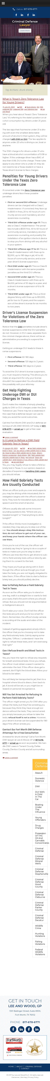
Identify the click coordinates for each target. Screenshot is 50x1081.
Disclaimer (15, 1077)
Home (11, 1066)
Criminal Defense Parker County (39, 906)
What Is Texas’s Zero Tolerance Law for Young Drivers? (23, 100)
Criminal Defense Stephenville (41, 871)
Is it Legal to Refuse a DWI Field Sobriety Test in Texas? (21, 441)
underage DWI (18, 109)
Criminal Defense (39, 849)
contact (25, 1068)
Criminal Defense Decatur (39, 917)
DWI (20, 107)
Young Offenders (40, 818)
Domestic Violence (40, 779)
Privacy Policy (33, 1077)
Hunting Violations (40, 934)
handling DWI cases (36, 471)
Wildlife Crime (39, 927)
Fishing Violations (40, 942)
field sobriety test (37, 455)
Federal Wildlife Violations (40, 952)
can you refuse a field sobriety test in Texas (29, 451)
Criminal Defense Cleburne (40, 894)
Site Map (24, 1077)
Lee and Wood (18, 462)
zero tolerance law (31, 109)
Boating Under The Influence (40, 808)
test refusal (30, 457)
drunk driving (31, 107)
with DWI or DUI (19, 139)
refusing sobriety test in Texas (14, 457)
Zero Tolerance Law (35, 190)
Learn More (25, 30)
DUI (38, 107)
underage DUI (7, 109)
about (19, 1066)
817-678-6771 (30, 9)
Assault (39, 773)
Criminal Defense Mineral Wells (39, 860)
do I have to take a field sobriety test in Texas (19, 453)
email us (18, 429)
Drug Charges (39, 826)
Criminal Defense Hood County (39, 883)
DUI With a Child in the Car (40, 795)
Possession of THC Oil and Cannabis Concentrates (41, 838)
